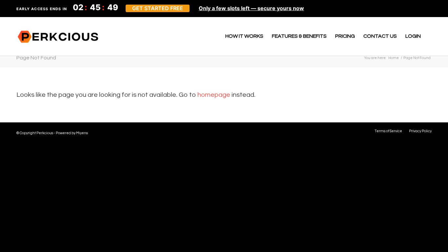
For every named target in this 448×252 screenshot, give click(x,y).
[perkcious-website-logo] (58, 36)
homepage (213, 95)
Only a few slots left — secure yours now (251, 8)
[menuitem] (244, 36)
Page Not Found (36, 57)
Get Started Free (157, 8)
